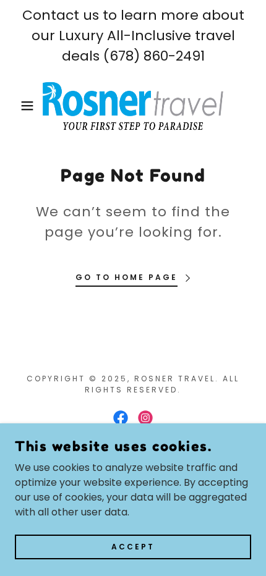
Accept (133, 546)
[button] (20, 105)
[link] (133, 105)
